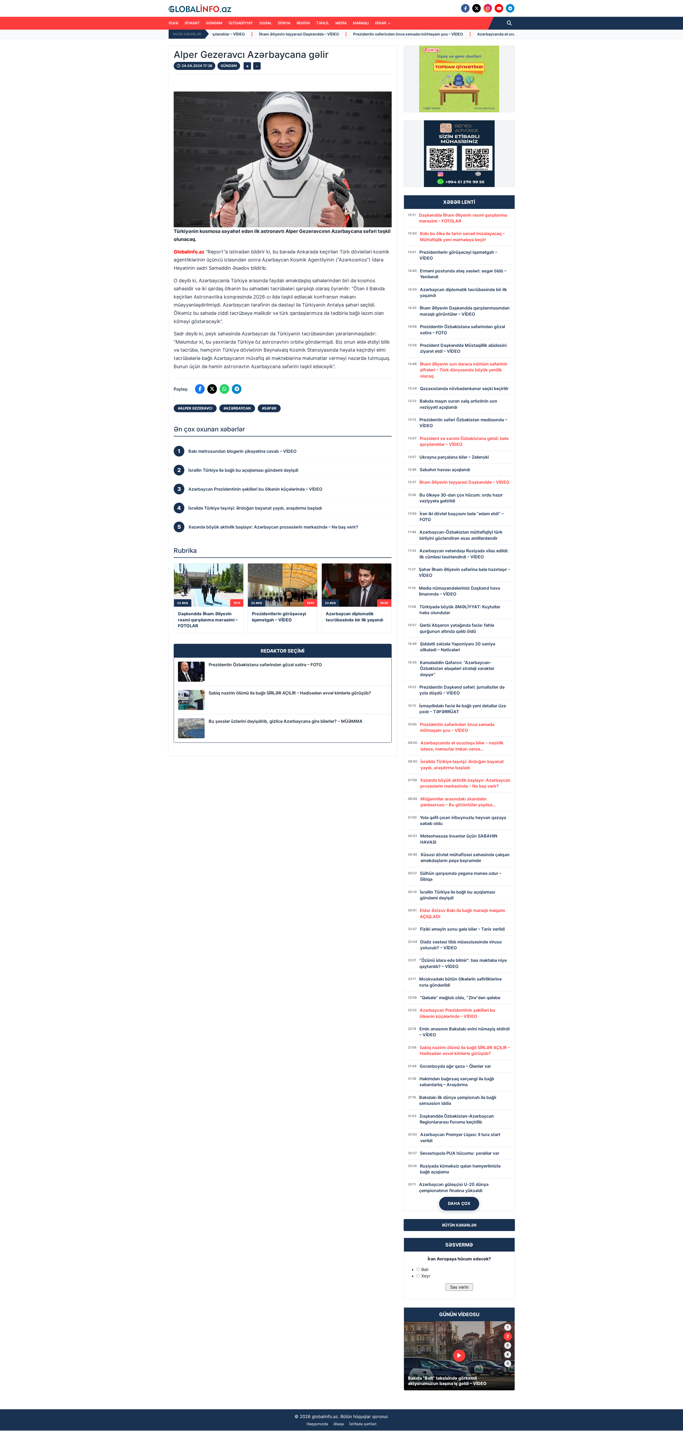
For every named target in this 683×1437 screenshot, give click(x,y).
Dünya (284, 23)
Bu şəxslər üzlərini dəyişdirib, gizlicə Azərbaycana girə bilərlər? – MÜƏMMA (286, 721)
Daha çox (459, 1203)
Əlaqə (338, 1424)
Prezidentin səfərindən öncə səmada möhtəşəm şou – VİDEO (277, 34)
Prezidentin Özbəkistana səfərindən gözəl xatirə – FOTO (265, 664)
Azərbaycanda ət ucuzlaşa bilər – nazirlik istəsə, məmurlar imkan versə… (412, 34)
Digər (381, 23)
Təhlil (322, 23)
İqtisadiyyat (241, 23)
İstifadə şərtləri (362, 1424)
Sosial (265, 23)
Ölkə (173, 23)
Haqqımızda (317, 1424)
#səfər (269, 408)
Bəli (424, 1269)
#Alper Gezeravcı (195, 408)
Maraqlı (361, 23)
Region (303, 23)
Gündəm (214, 23)
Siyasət (192, 23)
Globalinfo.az (189, 252)
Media (341, 23)
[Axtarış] (509, 23)
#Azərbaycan (237, 408)
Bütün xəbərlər (459, 1225)
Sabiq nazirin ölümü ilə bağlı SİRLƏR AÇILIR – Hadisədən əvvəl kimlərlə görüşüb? (290, 693)
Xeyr (425, 1276)
